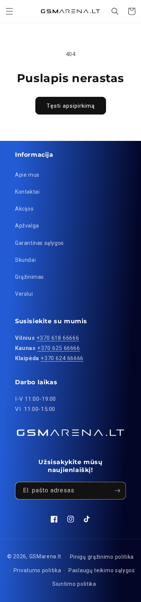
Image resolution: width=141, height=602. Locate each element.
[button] (9, 11)
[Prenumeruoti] (117, 491)
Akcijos (24, 209)
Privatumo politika (37, 570)
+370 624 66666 (62, 358)
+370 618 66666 (57, 338)
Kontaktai (27, 192)
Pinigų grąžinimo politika (102, 557)
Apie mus (27, 175)
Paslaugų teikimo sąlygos (101, 570)
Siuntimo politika (74, 584)
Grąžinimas (29, 277)
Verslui (24, 294)
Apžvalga (27, 226)
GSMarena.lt (45, 556)
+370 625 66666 (58, 348)
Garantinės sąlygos (39, 243)
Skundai (25, 260)
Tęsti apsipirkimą (71, 105)
